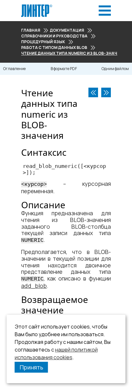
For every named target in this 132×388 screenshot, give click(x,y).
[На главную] (36, 6)
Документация (67, 30)
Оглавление (14, 68)
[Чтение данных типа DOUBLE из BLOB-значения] (106, 92)
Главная (30, 30)
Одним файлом (115, 68)
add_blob (34, 285)
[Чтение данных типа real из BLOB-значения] (93, 92)
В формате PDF (64, 68)
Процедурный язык (43, 41)
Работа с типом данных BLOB (54, 47)
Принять (31, 367)
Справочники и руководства (54, 36)
